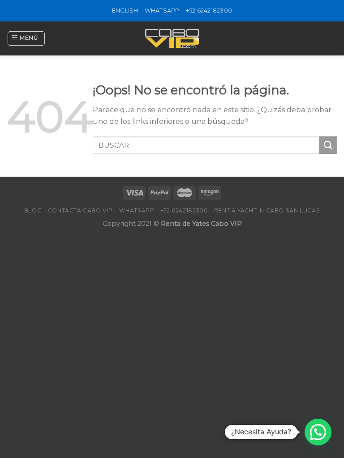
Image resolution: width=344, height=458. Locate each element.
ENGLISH (125, 10)
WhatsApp (162, 10)
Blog (33, 210)
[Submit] (328, 145)
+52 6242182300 (209, 10)
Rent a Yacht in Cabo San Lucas (267, 210)
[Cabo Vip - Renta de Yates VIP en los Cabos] (172, 38)
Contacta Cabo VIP (80, 210)
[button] (318, 432)
